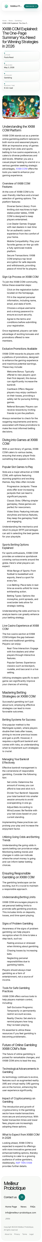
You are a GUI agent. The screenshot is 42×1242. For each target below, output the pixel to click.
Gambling (18, 21)
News (11, 21)
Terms (24, 1234)
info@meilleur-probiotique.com (20, 1212)
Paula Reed (8, 57)
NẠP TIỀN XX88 (24, 1162)
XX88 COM (21, 168)
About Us (8, 1234)
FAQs (32, 1206)
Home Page (11, 1206)
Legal (31, 1234)
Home (4, 21)
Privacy (17, 1234)
